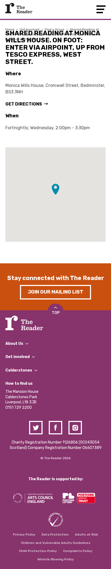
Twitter (36, 427)
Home (9, 29)
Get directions (23, 104)
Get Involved (29, 29)
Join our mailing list (55, 292)
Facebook (55, 427)
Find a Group (54, 29)
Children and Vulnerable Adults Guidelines (55, 543)
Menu (101, 9)
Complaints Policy (77, 551)
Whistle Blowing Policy (55, 559)
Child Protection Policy (38, 551)
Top (56, 313)
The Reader (18, 8)
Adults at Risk (86, 534)
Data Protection (55, 534)
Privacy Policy (24, 534)
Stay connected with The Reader (55, 278)
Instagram (75, 427)
